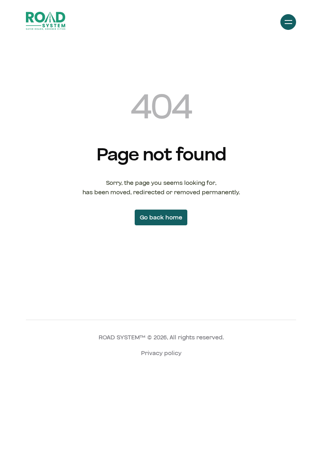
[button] (288, 22)
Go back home (161, 217)
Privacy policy (161, 353)
